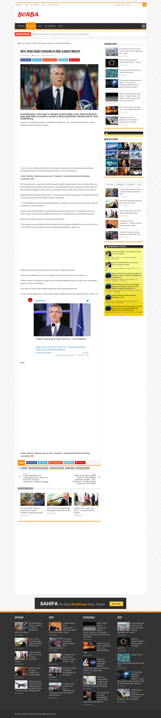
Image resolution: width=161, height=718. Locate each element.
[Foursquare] (127, 4)
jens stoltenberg (57, 468)
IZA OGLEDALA (50, 26)
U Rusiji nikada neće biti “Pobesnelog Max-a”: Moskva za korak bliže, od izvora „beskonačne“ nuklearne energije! (35, 478)
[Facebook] (117, 4)
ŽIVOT (60, 26)
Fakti (26, 5)
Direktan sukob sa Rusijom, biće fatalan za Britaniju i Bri (51, 34)
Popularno (120, 184)
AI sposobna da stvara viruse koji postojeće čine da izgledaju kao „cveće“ (130, 51)
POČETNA (21, 26)
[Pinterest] (122, 4)
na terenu (70, 468)
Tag (139, 184)
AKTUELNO (31, 26)
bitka (24, 468)
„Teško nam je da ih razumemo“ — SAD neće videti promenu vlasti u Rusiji (130, 223)
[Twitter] (119, 4)
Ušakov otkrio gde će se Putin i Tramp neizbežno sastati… (84, 510)
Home (21, 43)
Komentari (131, 184)
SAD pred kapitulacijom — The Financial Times (119, 312)
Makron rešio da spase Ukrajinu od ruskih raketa (120, 268)
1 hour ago (115, 259)
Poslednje (109, 184)
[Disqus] (59, 559)
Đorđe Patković (118, 273)
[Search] (144, 5)
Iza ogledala (34, 5)
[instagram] (129, 4)
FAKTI (40, 26)
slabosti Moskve (83, 468)
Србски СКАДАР (118, 252)
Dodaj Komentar (50, 55)
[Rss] (115, 4)
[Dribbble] (125, 4)
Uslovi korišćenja (53, 5)
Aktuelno (19, 5)
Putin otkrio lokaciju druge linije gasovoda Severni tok (58, 509)
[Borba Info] (29, 14)
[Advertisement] (98, 15)
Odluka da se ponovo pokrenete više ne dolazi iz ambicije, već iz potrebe (128, 120)
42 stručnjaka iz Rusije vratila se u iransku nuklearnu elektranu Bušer (31, 510)
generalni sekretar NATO (38, 468)
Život (43, 5)
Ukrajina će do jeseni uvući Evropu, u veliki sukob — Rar (69, 657)
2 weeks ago (123, 281)
